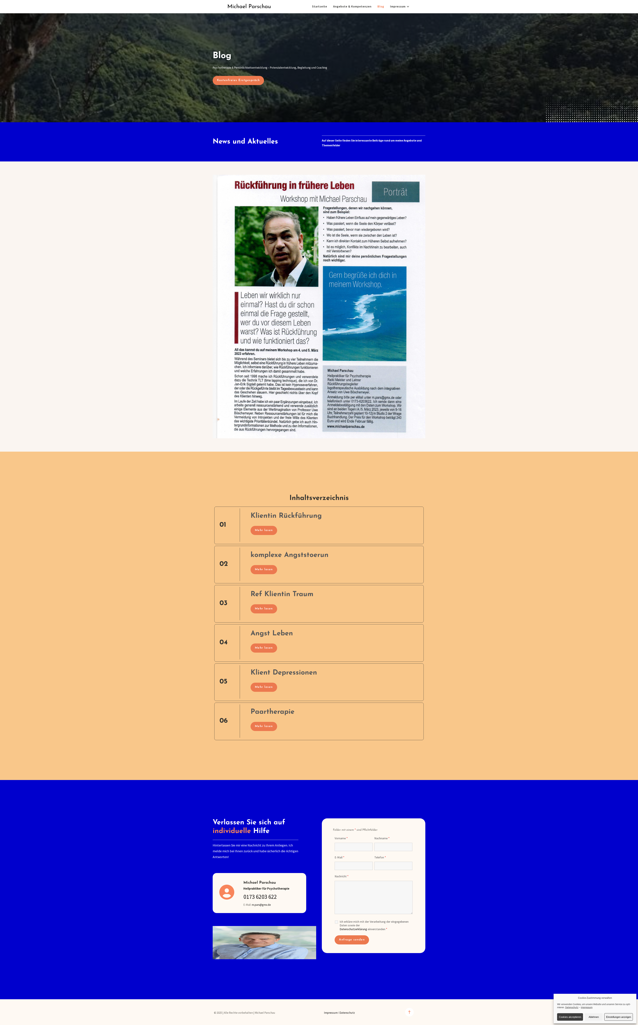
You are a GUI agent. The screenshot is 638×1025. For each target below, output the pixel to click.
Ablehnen (594, 1017)
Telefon (380, 857)
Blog (380, 6)
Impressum (586, 1007)
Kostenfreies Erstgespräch (238, 80)
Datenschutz (571, 1007)
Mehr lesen (264, 530)
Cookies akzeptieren (570, 1017)
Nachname (382, 838)
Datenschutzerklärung (353, 929)
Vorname (341, 838)
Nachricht (342, 876)
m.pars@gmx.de (261, 905)
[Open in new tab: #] (409, 1012)
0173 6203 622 (260, 897)
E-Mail (339, 857)
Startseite (319, 6)
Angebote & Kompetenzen (352, 6)
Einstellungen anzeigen (618, 1017)
